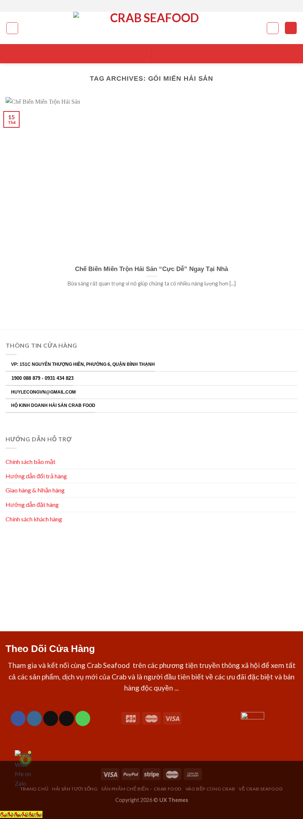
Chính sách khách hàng (34, 518)
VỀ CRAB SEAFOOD (261, 789)
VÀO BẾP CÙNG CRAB (210, 789)
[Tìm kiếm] (273, 28)
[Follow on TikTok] (50, 718)
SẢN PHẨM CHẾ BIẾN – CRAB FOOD (141, 789)
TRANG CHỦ (34, 789)
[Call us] (82, 718)
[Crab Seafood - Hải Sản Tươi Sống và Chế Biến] (151, 28)
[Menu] (12, 28)
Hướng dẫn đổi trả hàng (36, 475)
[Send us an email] (162, 6)
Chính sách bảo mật (30, 461)
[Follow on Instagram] (148, 6)
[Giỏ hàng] (291, 28)
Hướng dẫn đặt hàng (32, 504)
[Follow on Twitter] (155, 6)
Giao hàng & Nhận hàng (35, 490)
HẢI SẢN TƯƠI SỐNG (75, 789)
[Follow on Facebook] (141, 6)
